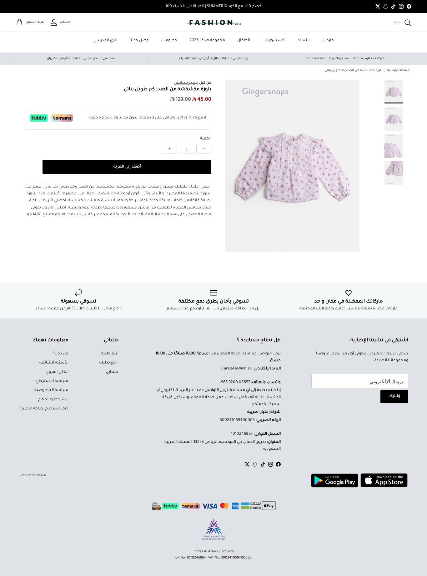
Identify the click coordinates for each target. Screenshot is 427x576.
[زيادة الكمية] (169, 149)
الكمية (205, 139)
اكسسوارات (274, 40)
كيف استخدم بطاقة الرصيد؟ (43, 409)
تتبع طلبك (108, 354)
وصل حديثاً (138, 40)
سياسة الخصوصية (51, 390)
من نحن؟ (60, 354)
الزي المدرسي (105, 40)
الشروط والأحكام (53, 400)
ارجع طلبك (108, 363)
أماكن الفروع (57, 372)
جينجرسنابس (186, 83)
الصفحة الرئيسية (399, 70)
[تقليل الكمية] (203, 149)
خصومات (169, 40)
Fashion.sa (27, 475)
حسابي (112, 372)
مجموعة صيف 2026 (207, 40)
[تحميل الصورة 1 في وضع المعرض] (292, 166)
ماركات (328, 40)
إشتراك (394, 396)
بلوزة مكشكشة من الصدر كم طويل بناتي (353, 70)
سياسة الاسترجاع (52, 381)
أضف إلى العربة (127, 167)
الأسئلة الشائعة (53, 363)
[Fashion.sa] (213, 22)
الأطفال (244, 40)
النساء (303, 40)
